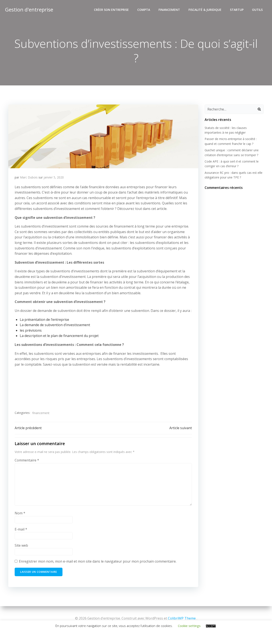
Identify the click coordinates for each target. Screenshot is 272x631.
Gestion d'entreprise (29, 9)
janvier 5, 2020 (54, 177)
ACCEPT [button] (211, 626)
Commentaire (27, 460)
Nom (20, 513)
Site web (21, 545)
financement (169, 10)
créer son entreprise (111, 10)
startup (237, 10)
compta (143, 10)
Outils (257, 10)
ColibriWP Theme (182, 618)
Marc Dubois (29, 177)
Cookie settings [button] (189, 626)
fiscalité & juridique (204, 10)
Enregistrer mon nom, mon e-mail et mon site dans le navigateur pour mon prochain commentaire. (97, 561)
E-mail (21, 529)
